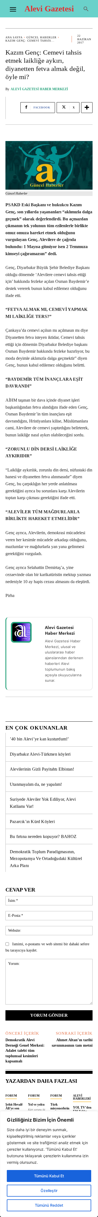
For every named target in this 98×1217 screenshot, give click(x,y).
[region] (49, 1164)
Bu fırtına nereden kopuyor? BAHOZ (43, 836)
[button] (86, 9)
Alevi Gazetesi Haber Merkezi (39, 89)
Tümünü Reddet (49, 1205)
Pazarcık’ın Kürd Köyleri (32, 821)
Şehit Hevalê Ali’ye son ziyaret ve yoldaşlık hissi (15, 1110)
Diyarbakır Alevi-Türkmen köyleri (40, 754)
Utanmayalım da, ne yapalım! (36, 784)
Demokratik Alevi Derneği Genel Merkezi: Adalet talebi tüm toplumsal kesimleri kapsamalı (25, 1050)
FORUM (11, 1095)
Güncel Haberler (41, 37)
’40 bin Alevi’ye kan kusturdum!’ (39, 739)
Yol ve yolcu (36, 1104)
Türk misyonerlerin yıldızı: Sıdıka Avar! (59, 1110)
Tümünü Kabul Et (49, 1176)
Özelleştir (49, 1190)
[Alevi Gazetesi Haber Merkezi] (25, 632)
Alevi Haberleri (82, 1097)
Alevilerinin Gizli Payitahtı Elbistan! (42, 769)
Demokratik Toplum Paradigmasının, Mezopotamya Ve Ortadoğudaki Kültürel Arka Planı (46, 858)
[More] (87, 107)
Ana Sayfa (14, 37)
